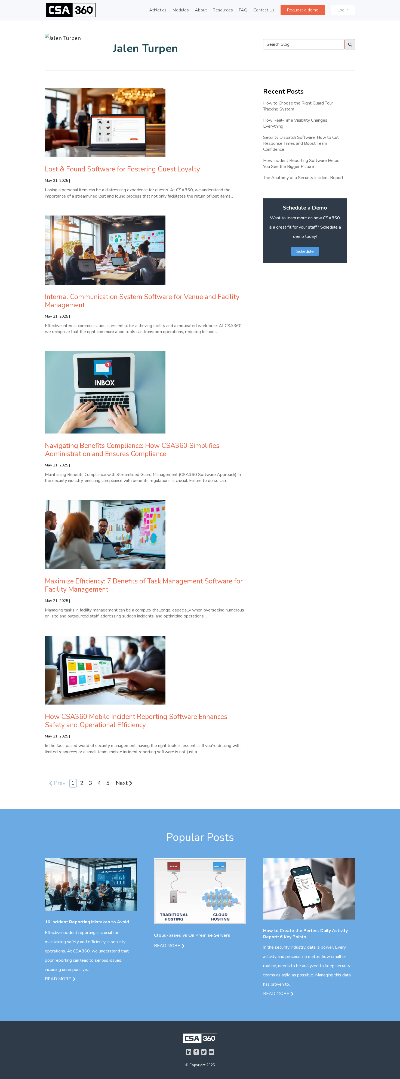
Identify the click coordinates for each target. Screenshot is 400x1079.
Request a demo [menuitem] (302, 10)
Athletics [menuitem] (158, 10)
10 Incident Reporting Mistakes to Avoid (87, 922)
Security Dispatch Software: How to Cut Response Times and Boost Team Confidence (301, 143)
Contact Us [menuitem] (264, 10)
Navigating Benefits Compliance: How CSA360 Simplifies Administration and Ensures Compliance (132, 450)
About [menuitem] (201, 10)
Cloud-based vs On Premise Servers (192, 935)
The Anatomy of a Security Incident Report (303, 178)
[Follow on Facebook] (196, 1052)
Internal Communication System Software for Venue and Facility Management (142, 301)
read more (58, 979)
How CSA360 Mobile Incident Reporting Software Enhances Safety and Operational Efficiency (136, 721)
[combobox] (303, 44)
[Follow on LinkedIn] (188, 1052)
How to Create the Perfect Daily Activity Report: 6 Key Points (305, 934)
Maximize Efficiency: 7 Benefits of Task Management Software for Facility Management (144, 585)
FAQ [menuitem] (243, 10)
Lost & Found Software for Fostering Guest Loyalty (122, 169)
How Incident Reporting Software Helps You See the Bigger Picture (301, 164)
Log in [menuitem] (343, 10)
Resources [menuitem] (223, 10)
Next (122, 783)
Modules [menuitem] (181, 10)
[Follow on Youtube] (211, 1052)
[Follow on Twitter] (204, 1052)
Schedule (305, 251)
